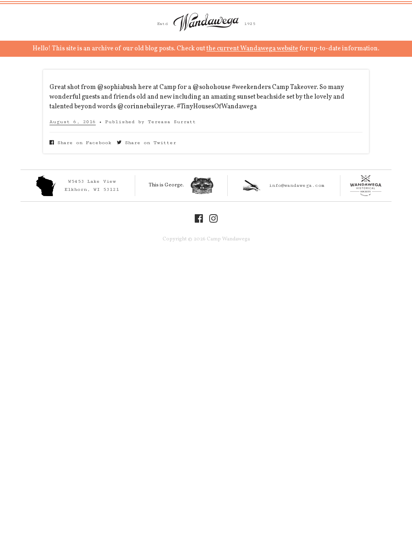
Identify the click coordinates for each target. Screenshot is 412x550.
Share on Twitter (149, 143)
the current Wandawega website (252, 48)
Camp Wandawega (206, 22)
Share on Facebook (82, 143)
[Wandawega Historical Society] (366, 185)
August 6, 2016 (72, 122)
